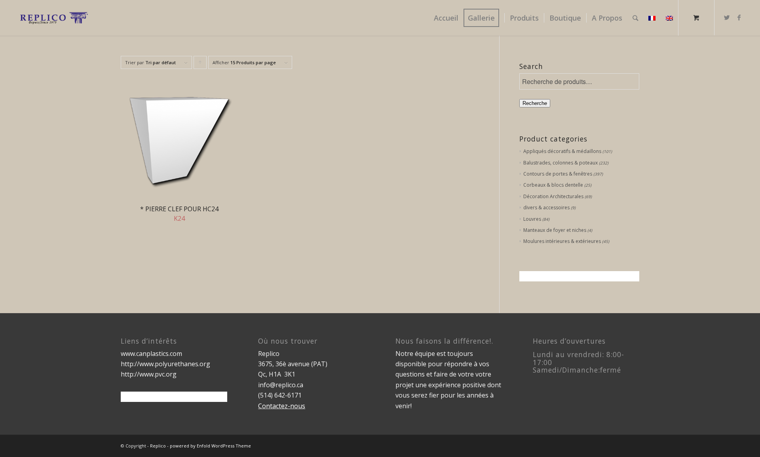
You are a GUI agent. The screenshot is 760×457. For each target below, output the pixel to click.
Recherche (534, 103)
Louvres (532, 219)
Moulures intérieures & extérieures (562, 241)
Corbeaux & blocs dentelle (553, 185)
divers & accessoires (546, 207)
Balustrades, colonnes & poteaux (560, 162)
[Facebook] (739, 17)
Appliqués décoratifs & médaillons (562, 151)
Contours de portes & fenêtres (557, 173)
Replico (158, 446)
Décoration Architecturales (553, 196)
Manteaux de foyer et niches (554, 230)
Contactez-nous (281, 406)
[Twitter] (727, 17)
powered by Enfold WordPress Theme (210, 446)
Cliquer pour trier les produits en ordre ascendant (200, 64)
